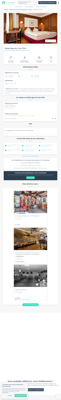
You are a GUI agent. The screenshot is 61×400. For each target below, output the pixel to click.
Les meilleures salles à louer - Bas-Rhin (31, 165)
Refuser (10, 395)
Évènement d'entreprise (41, 6)
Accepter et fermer (21, 395)
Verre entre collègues (29, 6)
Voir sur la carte (9, 108)
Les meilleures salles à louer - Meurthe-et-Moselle (47, 145)
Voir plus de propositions (30, 304)
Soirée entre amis (18, 6)
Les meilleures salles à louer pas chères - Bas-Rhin (30, 145)
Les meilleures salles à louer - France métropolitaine (30, 150)
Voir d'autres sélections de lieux (30, 156)
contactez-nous (42, 168)
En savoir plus (5, 392)
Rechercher (30, 177)
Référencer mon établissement (47, 2)
